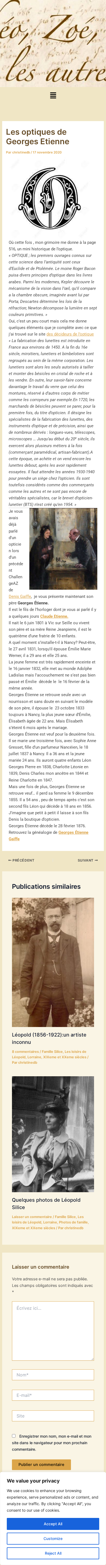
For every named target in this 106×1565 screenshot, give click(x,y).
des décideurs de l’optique (70, 334)
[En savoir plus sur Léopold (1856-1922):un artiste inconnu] (53, 962)
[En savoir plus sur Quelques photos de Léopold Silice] (53, 1134)
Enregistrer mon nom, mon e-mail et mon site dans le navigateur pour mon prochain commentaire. (51, 1443)
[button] (53, 96)
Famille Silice (52, 1052)
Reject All (53, 1553)
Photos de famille (73, 1222)
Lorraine (34, 1057)
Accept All (53, 1523)
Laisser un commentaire (32, 1217)
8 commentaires (25, 1052)
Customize (53, 1538)
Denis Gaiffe (20, 596)
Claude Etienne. (54, 616)
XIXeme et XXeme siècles (64, 1057)
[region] (53, 1518)
